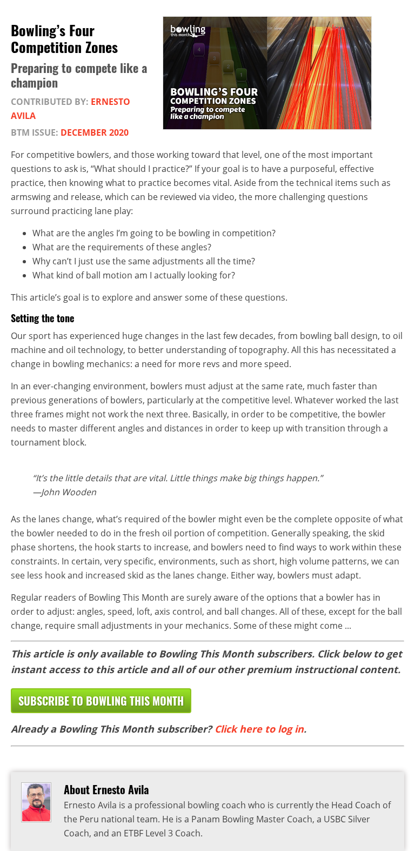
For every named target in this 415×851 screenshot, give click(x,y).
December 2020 (95, 132)
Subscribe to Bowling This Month (101, 701)
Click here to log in (259, 728)
